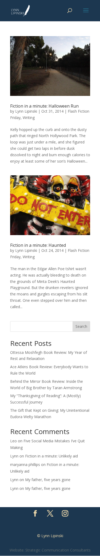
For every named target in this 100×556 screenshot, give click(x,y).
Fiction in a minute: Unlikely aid (51, 456)
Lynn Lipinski (26, 111)
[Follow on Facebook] (35, 513)
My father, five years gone (47, 479)
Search (81, 326)
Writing (29, 117)
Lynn (14, 456)
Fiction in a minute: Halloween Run (44, 106)
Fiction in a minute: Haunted (38, 245)
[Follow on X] (50, 513)
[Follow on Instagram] (65, 513)
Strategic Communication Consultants (58, 550)
